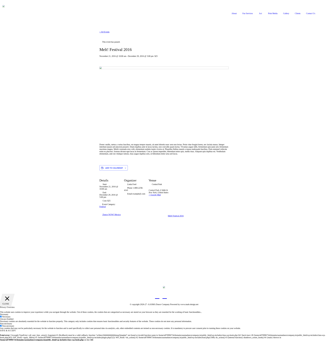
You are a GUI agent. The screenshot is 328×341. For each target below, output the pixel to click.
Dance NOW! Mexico (111, 214)
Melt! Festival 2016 (176, 216)
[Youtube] (164, 296)
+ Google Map (155, 195)
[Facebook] (157, 296)
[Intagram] (172, 296)
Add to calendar (114, 168)
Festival (102, 207)
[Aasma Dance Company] (22, 13)
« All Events (104, 32)
